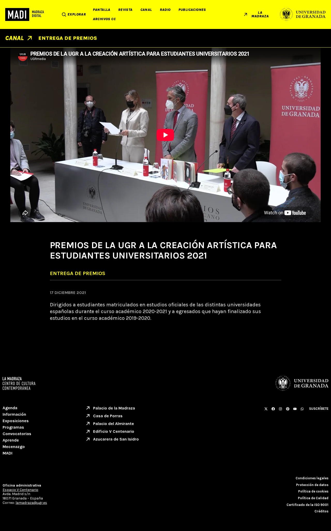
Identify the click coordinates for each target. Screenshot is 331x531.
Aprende (11, 440)
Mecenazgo (14, 446)
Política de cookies (313, 491)
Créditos (321, 511)
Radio (165, 9)
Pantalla (101, 9)
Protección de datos (312, 485)
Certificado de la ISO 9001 (307, 505)
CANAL (14, 38)
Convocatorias (17, 433)
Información (14, 414)
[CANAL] (29, 38)
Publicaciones (192, 9)
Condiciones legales (312, 478)
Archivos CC (104, 19)
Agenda (10, 407)
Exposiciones (16, 420)
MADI (7, 453)
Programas (13, 427)
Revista (125, 9)
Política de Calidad (313, 498)
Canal (146, 9)
